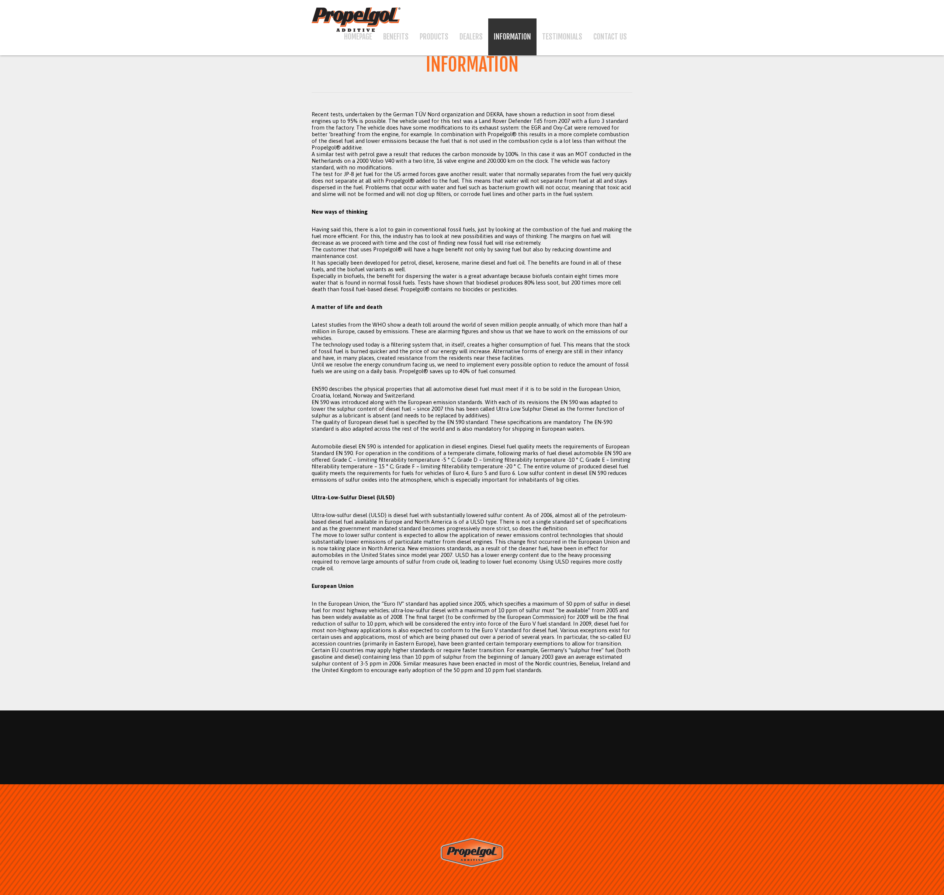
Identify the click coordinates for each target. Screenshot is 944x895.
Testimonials (562, 36)
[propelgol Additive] (472, 865)
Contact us (610, 36)
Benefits (396, 36)
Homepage (358, 36)
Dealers (471, 36)
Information (512, 36)
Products (434, 36)
